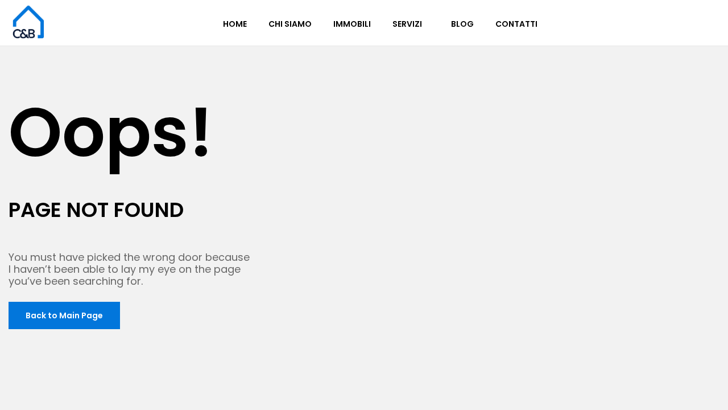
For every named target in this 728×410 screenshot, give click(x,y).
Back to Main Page (64, 315)
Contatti (516, 24)
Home (235, 24)
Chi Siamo (290, 24)
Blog (462, 24)
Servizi (407, 24)
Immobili (352, 24)
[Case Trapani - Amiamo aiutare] (28, 22)
